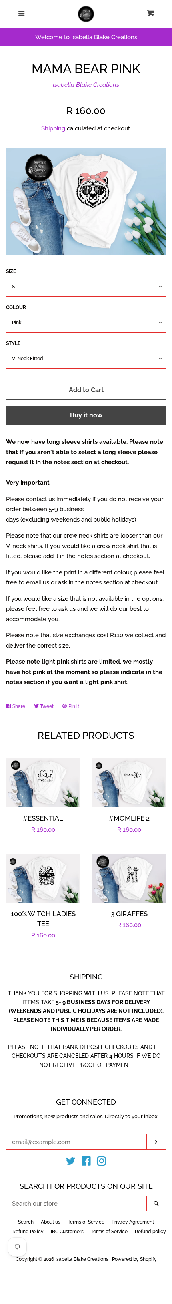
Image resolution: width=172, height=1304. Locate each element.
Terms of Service (86, 1222)
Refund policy (150, 1231)
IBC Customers (67, 1231)
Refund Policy (28, 1231)
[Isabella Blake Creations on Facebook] (86, 1162)
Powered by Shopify (134, 1259)
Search (26, 1222)
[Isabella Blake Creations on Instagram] (101, 1162)
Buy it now (86, 415)
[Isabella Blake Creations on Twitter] (71, 1162)
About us (50, 1222)
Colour (16, 307)
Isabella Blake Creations (86, 84)
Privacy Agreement (133, 1222)
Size (11, 271)
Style (13, 343)
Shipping (53, 128)
